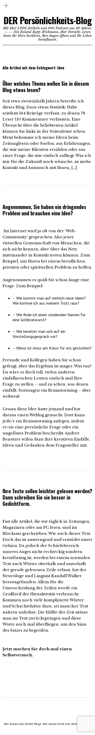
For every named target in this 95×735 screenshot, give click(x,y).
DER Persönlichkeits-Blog (48, 20)
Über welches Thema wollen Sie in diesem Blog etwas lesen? (46, 87)
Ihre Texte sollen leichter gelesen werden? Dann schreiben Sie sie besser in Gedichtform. (47, 497)
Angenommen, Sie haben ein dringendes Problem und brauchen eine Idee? (44, 210)
